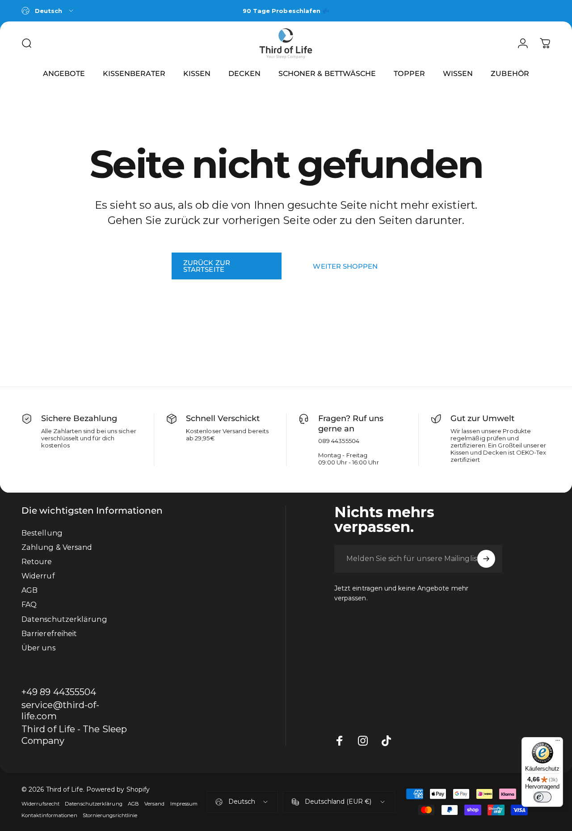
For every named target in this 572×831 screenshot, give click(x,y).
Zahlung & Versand (56, 547)
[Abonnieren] (486, 559)
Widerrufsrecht (40, 804)
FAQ (29, 604)
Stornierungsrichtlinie (110, 815)
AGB (29, 590)
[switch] (542, 797)
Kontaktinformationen (49, 815)
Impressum (184, 804)
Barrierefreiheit (49, 633)
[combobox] (48, 10)
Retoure (36, 561)
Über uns (38, 647)
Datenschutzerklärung (64, 619)
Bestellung (42, 532)
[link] (76, 734)
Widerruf (38, 575)
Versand (154, 804)
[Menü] (557, 742)
